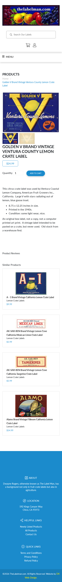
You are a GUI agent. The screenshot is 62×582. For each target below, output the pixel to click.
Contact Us (31, 534)
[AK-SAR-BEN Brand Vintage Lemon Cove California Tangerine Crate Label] (31, 362)
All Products (31, 530)
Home (5, 78)
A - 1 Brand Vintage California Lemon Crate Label (30, 297)
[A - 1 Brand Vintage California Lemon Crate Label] (31, 283)
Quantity (7, 172)
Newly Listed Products (31, 526)
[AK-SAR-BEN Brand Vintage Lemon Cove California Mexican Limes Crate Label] (31, 323)
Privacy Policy (31, 557)
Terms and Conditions (31, 553)
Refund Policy (31, 560)
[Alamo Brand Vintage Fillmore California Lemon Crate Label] (31, 406)
